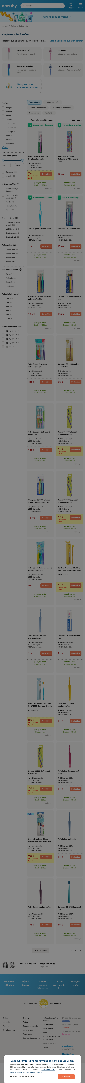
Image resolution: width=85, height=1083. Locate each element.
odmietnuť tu (48, 1069)
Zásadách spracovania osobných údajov (26, 1072)
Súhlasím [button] (66, 1076)
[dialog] (42, 1069)
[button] (22, 1076)
